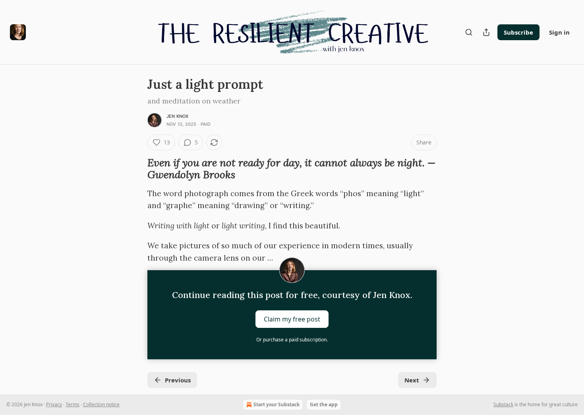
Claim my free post (292, 318)
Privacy (54, 404)
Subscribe (518, 32)
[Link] (136, 168)
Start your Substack (276, 404)
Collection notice (101, 404)
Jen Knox (177, 116)
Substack (503, 404)
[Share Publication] (486, 32)
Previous (178, 380)
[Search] (469, 32)
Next (411, 380)
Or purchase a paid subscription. (292, 339)
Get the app (324, 404)
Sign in (559, 32)
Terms (72, 404)
